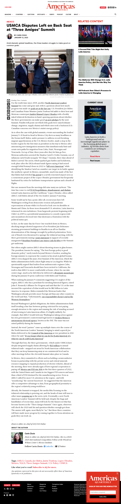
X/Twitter (61, 446)
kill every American (55, 166)
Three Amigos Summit (36, 463)
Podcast (60, 14)
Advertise (30, 486)
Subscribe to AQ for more (44, 467)
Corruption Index (57, 484)
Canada (28, 461)
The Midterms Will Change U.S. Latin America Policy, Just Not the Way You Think (94, 82)
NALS (22, 463)
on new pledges (52, 120)
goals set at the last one (41, 109)
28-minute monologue (64, 273)
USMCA (63, 463)
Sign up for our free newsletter (103, 486)
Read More (95, 156)
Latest (42, 488)
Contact (30, 488)
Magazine (43, 484)
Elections (31, 14)
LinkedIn (49, 446)
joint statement (42, 238)
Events (52, 14)
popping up (27, 396)
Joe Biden (37, 461)
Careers (29, 491)
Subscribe (16, 485)
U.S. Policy (53, 463)
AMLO (20, 461)
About (29, 484)
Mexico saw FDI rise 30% (31, 369)
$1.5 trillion (55, 346)
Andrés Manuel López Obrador (43, 114)
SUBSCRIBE (8, 7)
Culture (68, 14)
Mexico (10, 22)
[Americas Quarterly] (60, 7)
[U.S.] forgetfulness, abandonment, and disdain (50, 190)
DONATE (103, 7)
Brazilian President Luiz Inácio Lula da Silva (41, 241)
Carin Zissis (21, 35)
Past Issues (95, 160)
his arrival (37, 175)
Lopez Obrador (65, 461)
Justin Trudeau (50, 461)
